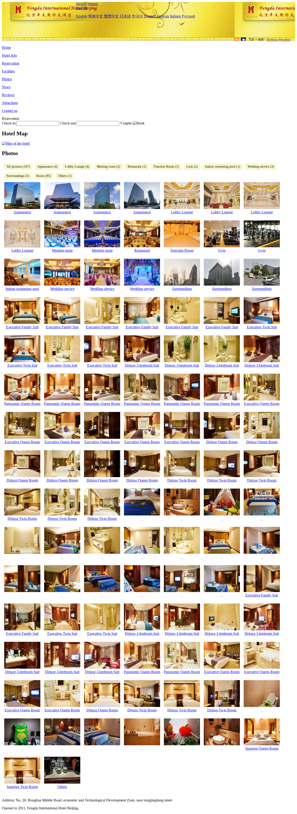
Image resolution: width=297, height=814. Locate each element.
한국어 (137, 16)
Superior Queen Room (261, 748)
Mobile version (87, 4)
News (6, 87)
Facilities (8, 71)
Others (62, 787)
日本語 (125, 16)
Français (163, 16)
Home (6, 47)
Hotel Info (9, 55)
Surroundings (182, 289)
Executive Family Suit (22, 327)
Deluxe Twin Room (182, 480)
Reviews (8, 95)
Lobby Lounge (182, 212)
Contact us (9, 111)
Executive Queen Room (261, 404)
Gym (222, 250)
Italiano (175, 16)
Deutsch (150, 16)
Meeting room (62, 250)
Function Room (182, 250)
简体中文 (95, 16)
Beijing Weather (279, 40)
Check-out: (68, 123)
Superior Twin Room (22, 787)
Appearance (22, 212)
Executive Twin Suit (262, 327)
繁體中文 (111, 16)
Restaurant (142, 250)
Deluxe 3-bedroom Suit (142, 365)
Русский (188, 16)
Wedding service (62, 289)
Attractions (10, 103)
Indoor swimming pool (22, 289)
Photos (7, 79)
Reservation (10, 63)
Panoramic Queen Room (22, 404)
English (81, 8)
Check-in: (9, 123)
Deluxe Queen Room (222, 442)
